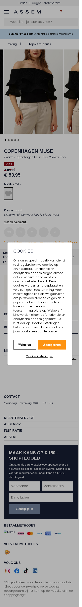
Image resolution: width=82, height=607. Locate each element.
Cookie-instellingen (39, 356)
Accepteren (52, 345)
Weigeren (24, 344)
